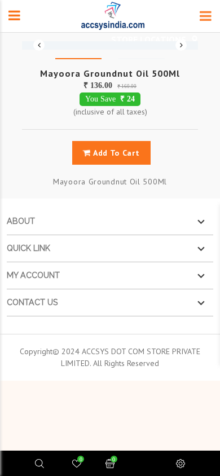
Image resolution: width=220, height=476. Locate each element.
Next (181, 45)
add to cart (115, 153)
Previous (39, 45)
